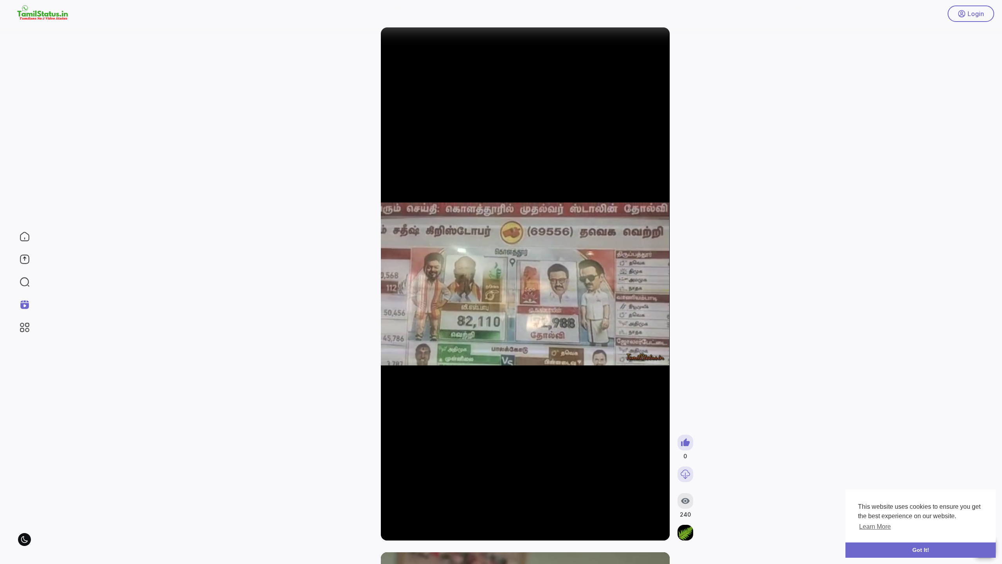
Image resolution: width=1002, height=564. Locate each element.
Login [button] (976, 14)
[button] (19, 282)
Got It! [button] (920, 550)
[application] (525, 283)
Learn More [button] (875, 526)
